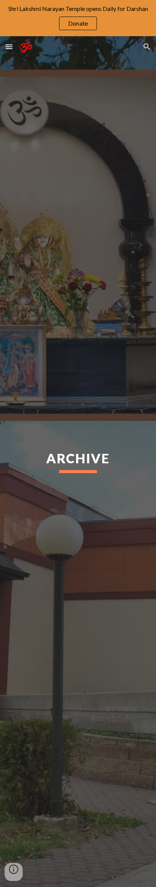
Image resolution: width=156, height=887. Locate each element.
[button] (9, 46)
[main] (78, 461)
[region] (78, 18)
